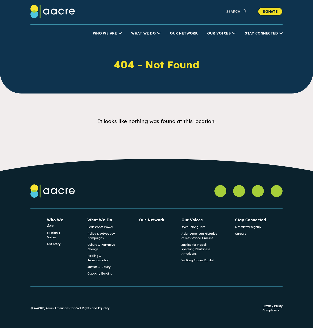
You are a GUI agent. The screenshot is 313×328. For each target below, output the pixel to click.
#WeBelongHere (193, 227)
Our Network (184, 33)
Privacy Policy (273, 306)
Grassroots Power (100, 227)
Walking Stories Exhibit (197, 260)
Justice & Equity (99, 267)
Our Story (53, 244)
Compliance (271, 310)
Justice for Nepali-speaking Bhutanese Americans (195, 249)
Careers (240, 234)
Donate (270, 11)
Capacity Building (100, 273)
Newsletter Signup (248, 227)
